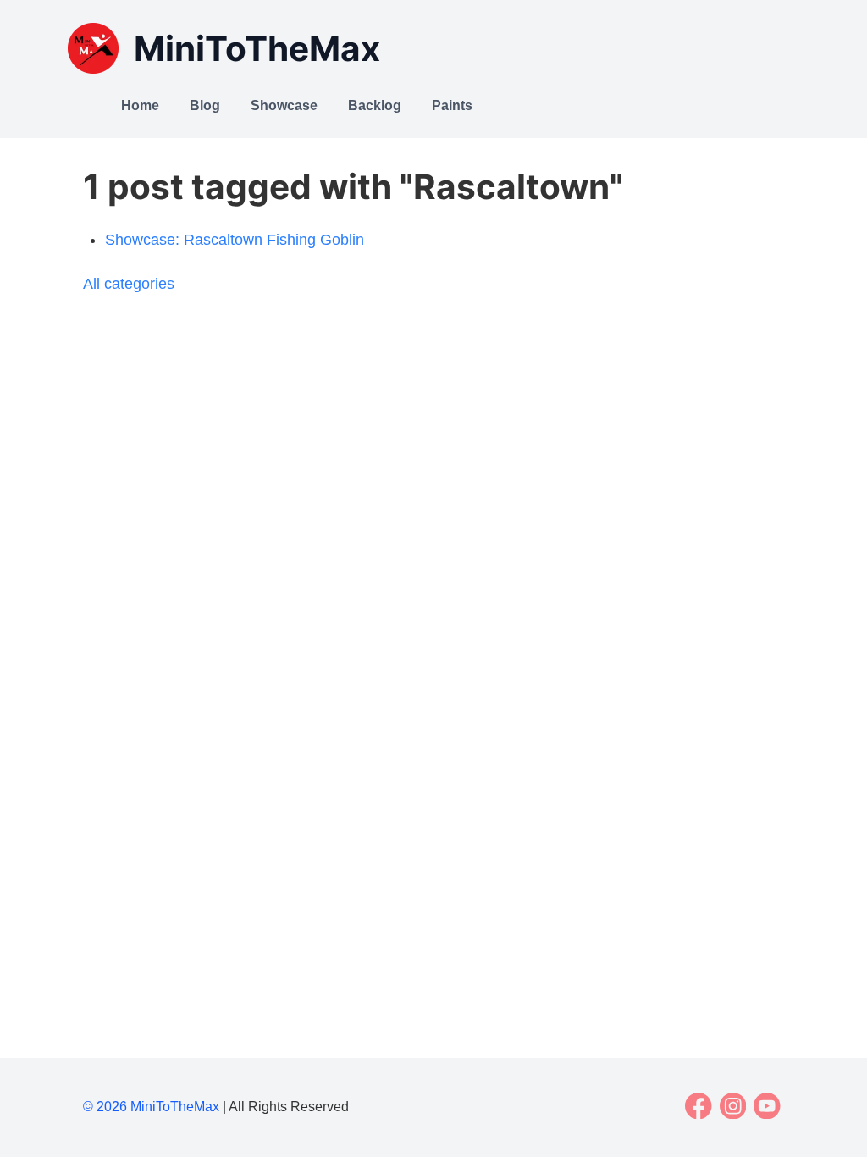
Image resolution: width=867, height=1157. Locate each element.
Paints (452, 105)
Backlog (374, 105)
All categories (128, 283)
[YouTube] (767, 1106)
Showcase (284, 105)
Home (140, 105)
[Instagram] (732, 1106)
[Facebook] (699, 1106)
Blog (205, 105)
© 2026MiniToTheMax (151, 1106)
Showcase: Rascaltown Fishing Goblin (234, 239)
